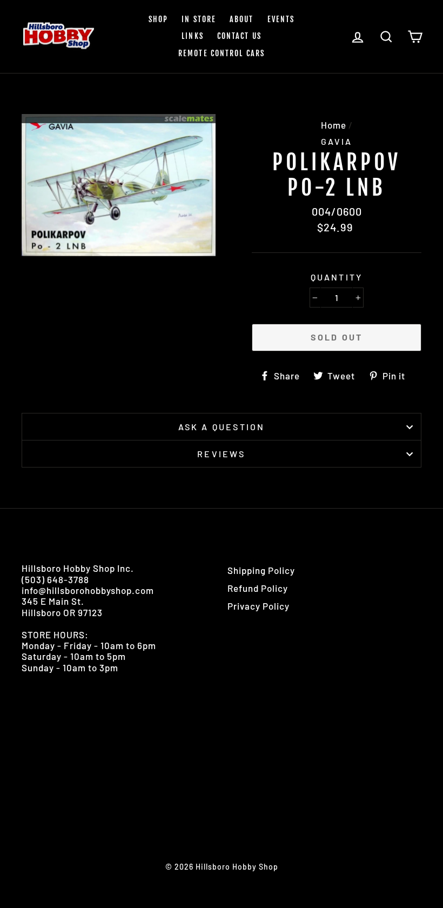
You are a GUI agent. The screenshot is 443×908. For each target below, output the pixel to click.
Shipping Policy (261, 570)
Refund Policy (257, 588)
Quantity (337, 277)
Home (333, 124)
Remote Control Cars (221, 53)
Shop (158, 19)
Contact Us (239, 36)
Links (193, 36)
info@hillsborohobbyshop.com (88, 590)
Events (281, 19)
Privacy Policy (258, 605)
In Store (199, 19)
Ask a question (221, 427)
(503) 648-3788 (55, 579)
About (242, 19)
